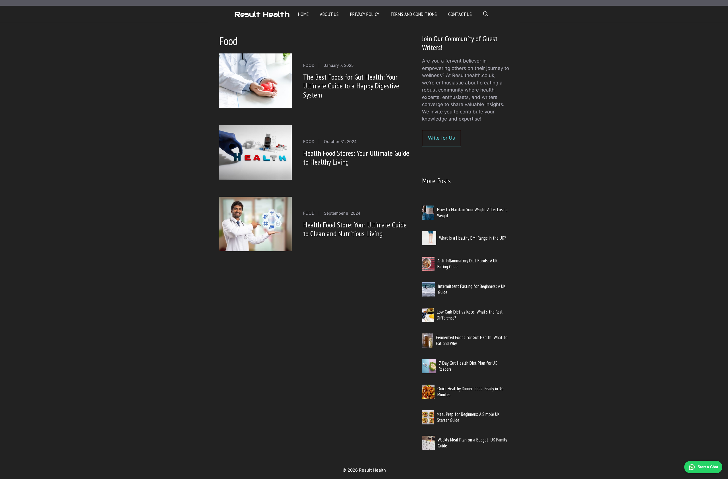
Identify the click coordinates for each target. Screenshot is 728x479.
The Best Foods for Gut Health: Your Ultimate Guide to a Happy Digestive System (351, 85)
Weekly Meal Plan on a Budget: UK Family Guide (472, 443)
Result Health (261, 14)
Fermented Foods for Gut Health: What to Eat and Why (472, 340)
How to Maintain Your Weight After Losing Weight (472, 212)
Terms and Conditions (413, 14)
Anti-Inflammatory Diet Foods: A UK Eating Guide (467, 263)
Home (303, 14)
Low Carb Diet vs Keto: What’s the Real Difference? (469, 315)
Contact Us (460, 14)
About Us (329, 14)
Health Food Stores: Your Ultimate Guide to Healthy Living (356, 157)
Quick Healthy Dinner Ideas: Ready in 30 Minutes (470, 391)
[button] (485, 14)
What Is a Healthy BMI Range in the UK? (472, 238)
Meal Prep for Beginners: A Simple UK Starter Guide (468, 417)
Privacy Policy (364, 14)
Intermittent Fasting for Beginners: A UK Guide (472, 289)
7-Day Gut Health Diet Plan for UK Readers (468, 366)
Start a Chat (708, 467)
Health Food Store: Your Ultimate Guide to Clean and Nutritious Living (355, 229)
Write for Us (441, 138)
